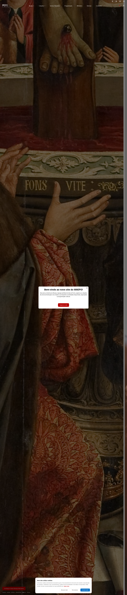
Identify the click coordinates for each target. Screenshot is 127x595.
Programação (68, 6)
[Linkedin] (120, 1)
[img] (7, 6)
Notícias (89, 6)
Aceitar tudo (85, 590)
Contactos (99, 6)
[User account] (124, 6)
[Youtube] (124, 1)
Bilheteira (79, 6)
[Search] (120, 6)
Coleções (41, 6)
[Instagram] (116, 1)
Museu (31, 6)
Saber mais (66, 586)
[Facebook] (112, 1)
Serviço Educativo (55, 6)
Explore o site (63, 305)
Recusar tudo (64, 590)
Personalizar (75, 590)
